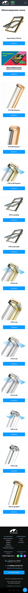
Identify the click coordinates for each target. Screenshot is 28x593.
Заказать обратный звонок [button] (15, 568)
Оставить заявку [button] (14, 572)
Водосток (8, 546)
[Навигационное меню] (25, 3)
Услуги (21, 538)
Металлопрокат (8, 538)
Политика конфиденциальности (14, 578)
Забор (8, 544)
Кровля (8, 540)
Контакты (21, 542)
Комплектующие (8, 548)
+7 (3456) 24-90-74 (15, 566)
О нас (21, 540)
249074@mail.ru (8, 556)
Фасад (8, 542)
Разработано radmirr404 (14, 586)
